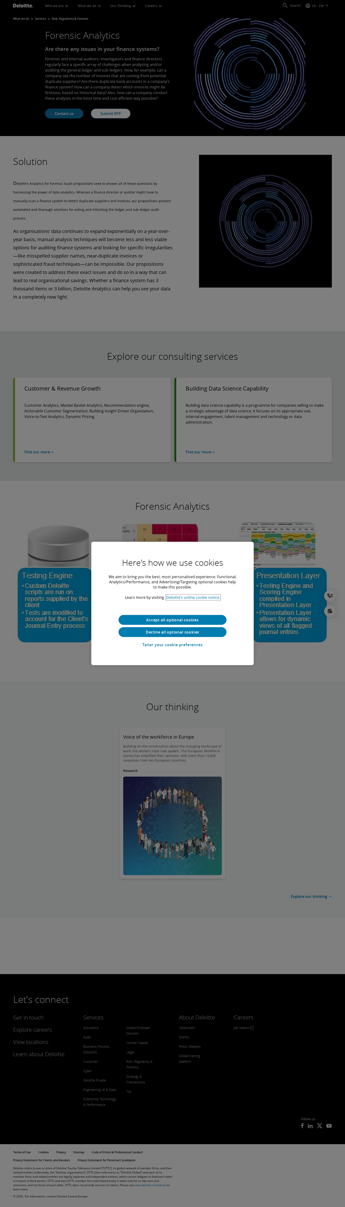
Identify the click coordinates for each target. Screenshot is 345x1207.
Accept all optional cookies (172, 619)
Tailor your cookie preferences (172, 644)
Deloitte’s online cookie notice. (193, 597)
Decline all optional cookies (172, 632)
